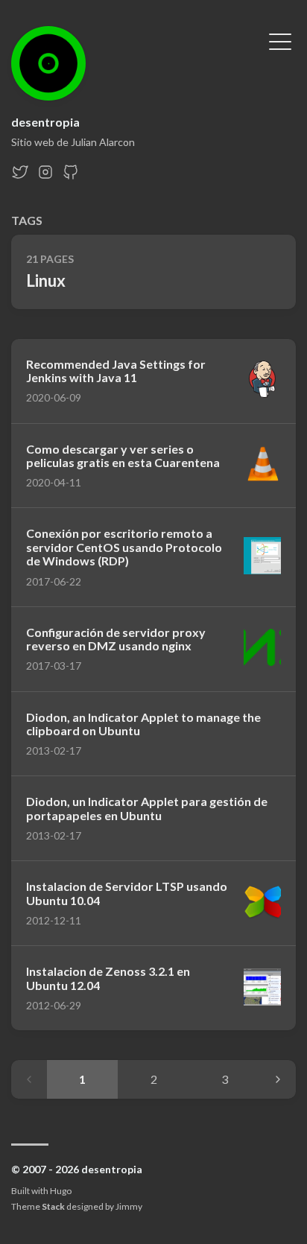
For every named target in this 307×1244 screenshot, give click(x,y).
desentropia (45, 122)
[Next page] (278, 1079)
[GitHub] (71, 176)
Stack (53, 1206)
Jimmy (128, 1206)
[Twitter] (20, 176)
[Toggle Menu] (280, 40)
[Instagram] (45, 176)
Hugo (61, 1190)
